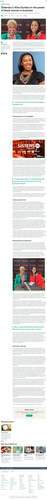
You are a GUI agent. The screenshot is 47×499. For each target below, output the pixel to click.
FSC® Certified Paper (22, 488)
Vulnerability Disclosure (41, 488)
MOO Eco (20, 479)
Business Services (31, 486)
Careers (30, 483)
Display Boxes (12, 481)
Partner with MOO (31, 492)
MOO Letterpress (21, 485)
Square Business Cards (4, 480)
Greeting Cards (3, 489)
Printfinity (30, 488)
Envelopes (11, 480)
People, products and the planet (32, 481)
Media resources (31, 479)
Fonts (21, 496)
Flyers (2, 488)
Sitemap (23, 496)
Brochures (2, 486)
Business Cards (3, 479)
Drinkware (11, 489)
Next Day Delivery (40, 480)
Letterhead (11, 477)
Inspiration (25, 15)
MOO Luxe (21, 480)
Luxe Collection (21, 489)
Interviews (7, 4)
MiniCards (2, 481)
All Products (3, 477)
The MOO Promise (31, 490)
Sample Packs (21, 486)
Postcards (2, 484)
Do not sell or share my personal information (41, 487)
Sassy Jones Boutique (37, 291)
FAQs (38, 481)
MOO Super (21, 481)
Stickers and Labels (4, 485)
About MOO (30, 477)
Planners (11, 486)
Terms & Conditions (12, 496)
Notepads (11, 485)
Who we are (30, 482)
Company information (28, 496)
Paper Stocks (21, 477)
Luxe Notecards (12, 479)
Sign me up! (29, 415)
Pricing (39, 479)
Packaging (30, 491)
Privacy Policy (17, 496)
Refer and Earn (40, 485)
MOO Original (21, 484)
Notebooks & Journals (13, 484)
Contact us (39, 477)
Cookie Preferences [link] (34, 496)
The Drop (2, 4)
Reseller (30, 487)
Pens (11, 488)
